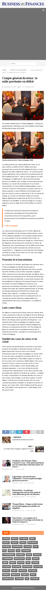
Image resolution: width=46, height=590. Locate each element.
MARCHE (35, 559)
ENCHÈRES (6, 546)
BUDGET (6, 542)
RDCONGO (22, 570)
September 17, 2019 (19, 510)
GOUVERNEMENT (8, 555)
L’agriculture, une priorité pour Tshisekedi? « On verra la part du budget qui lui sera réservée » (27, 478)
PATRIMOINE (27, 566)
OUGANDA (6, 566)
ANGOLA (14, 538)
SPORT (33, 575)
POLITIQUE (38, 566)
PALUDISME (16, 566)
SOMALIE (25, 575)
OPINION (35, 562)
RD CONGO (32, 570)
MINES (5, 562)
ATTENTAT (23, 538)
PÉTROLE (6, 570)
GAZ (18, 551)
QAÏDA (14, 570)
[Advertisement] (23, 37)
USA (27, 579)
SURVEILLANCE (8, 579)
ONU (27, 562)
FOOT (35, 546)
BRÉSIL (32, 538)
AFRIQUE (6, 538)
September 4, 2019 (19, 524)
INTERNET (20, 555)
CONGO (22, 542)
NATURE (20, 562)
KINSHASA (37, 555)
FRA (4, 551)
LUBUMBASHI (7, 559)
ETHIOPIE (27, 546)
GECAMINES (26, 551)
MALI (28, 559)
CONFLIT (14, 542)
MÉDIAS (12, 562)
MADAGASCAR (19, 559)
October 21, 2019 (18, 483)
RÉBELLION (15, 575)
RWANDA (6, 575)
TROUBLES (19, 579)
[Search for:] (23, 63)
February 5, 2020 (8, 469)
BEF (20, 87)
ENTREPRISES (17, 546)
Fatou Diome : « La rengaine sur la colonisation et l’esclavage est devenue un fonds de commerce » (27, 520)
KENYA (29, 555)
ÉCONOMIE (34, 579)
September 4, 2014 (10, 87)
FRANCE (11, 551)
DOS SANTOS (32, 542)
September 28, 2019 (19, 497)
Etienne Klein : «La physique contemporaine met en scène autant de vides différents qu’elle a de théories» (26, 492)
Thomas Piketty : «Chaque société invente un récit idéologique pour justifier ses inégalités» (27, 506)
